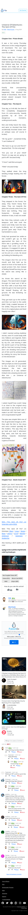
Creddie (7, 831)
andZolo (7, 816)
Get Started (23, 10)
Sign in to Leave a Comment (15, 741)
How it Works (5, 881)
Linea (17, 531)
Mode (23, 531)
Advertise (4, 893)
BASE (6, 581)
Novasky (9, 731)
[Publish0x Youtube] (25, 903)
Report (20, 752)
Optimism (19, 536)
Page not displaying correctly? (14, 874)
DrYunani (8, 779)
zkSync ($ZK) (14, 581)
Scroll (16, 533)
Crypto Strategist (11, 679)
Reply (14, 752)
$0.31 (3, 32)
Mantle (22, 533)
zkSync (9, 533)
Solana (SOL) (6, 578)
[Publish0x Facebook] (3, 903)
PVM (4, 29)
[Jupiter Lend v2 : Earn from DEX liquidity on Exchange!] (14, 718)
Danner (7, 855)
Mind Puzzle (10, 29)
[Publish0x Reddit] (16, 903)
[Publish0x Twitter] (7, 903)
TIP (15, 642)
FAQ (3, 884)
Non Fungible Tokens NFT (10, 575)
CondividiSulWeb (11, 705)
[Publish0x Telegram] (11, 903)
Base (3, 533)
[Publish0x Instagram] (20, 903)
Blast (11, 531)
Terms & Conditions (21, 906)
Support (4, 896)
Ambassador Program (7, 887)
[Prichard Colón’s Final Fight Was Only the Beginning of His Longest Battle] (14, 692)
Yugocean (11, 755)
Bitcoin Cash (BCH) (17, 578)
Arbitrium (5, 536)
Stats (3, 890)
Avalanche (5, 538)
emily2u (7, 794)
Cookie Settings (6, 899)
